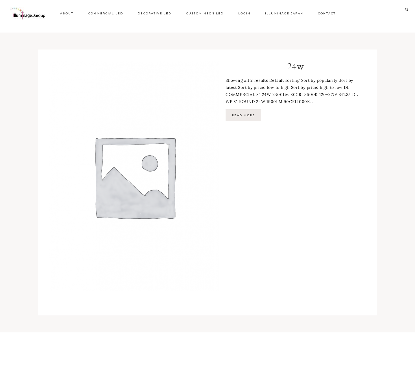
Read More (243, 115)
